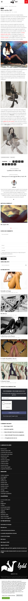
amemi (3, 315)
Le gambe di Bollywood (6, 468)
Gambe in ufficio (5, 491)
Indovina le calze (5, 456)
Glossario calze (4, 514)
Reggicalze (3, 479)
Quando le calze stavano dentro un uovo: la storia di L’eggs (14, 551)
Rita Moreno (4, 313)
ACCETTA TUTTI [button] (6, 598)
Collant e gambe (5, 475)
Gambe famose (4, 484)
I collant (3, 505)
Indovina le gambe (8, 429)
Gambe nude (4, 482)
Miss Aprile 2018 (5, 224)
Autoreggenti (4, 477)
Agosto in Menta (5, 545)
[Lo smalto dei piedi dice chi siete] (14, 348)
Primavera (4, 292)
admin (3, 12)
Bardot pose (4, 448)
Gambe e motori (5, 486)
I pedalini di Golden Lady (14, 170)
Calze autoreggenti (5, 509)
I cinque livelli (4, 458)
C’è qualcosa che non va (11, 438)
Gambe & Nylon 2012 (5, 450)
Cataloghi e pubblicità (6, 493)
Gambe (2, 8)
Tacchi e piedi (4, 488)
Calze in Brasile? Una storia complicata (14, 432)
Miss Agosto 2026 (5, 542)
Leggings (3, 511)
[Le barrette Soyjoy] (14, 371)
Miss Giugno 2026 (8, 426)
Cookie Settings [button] (11, 595)
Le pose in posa (4, 465)
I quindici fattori (4, 461)
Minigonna (3, 512)
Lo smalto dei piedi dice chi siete (9, 358)
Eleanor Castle (4, 337)
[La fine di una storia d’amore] (14, 325)
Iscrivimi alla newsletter (9, 256)
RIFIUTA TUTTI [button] (19, 595)
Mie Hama (3, 539)
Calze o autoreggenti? (6, 518)
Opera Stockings (5, 516)
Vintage (2, 490)
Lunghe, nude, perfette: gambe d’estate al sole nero (14, 548)
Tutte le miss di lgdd (5, 467)
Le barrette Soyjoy (5, 381)
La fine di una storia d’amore (8, 336)
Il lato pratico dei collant (7, 454)
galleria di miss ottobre (8, 121)
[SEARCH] (26, 265)
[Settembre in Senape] (14, 280)
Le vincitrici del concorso (6, 452)
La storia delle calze (5, 500)
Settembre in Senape (6, 291)
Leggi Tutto (4, 595)
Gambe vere (4, 480)
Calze (2, 501)
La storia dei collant (5, 507)
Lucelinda (4, 360)
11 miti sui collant (4, 463)
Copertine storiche (5, 157)
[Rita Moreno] (14, 303)
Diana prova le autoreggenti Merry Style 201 (14, 176)
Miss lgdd (12, 157)
